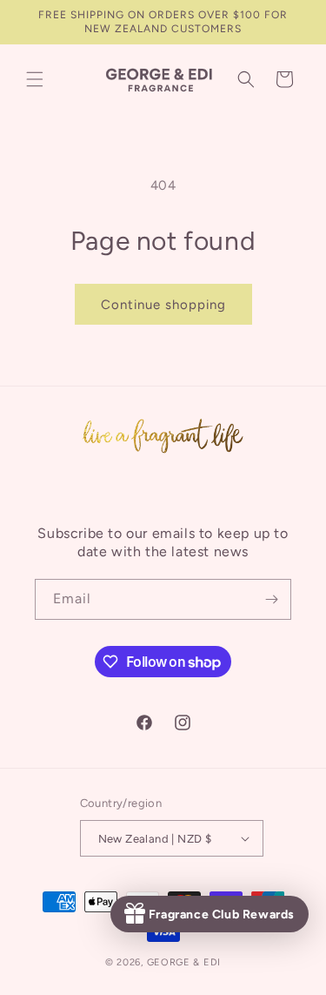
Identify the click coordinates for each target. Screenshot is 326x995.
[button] (35, 79)
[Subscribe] (271, 599)
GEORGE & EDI (184, 962)
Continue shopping (163, 305)
